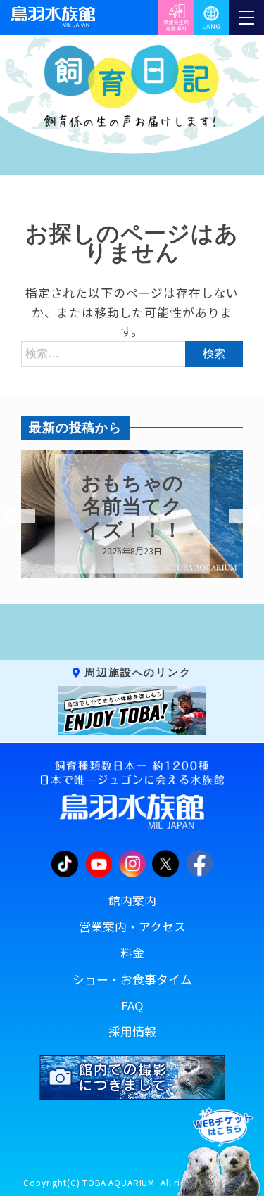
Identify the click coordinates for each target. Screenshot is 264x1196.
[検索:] (132, 352)
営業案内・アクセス (132, 926)
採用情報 (132, 1031)
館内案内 (132, 900)
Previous (11, 516)
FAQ (132, 1005)
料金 (132, 952)
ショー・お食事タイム (132, 979)
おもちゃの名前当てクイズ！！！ (132, 506)
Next (236, 516)
